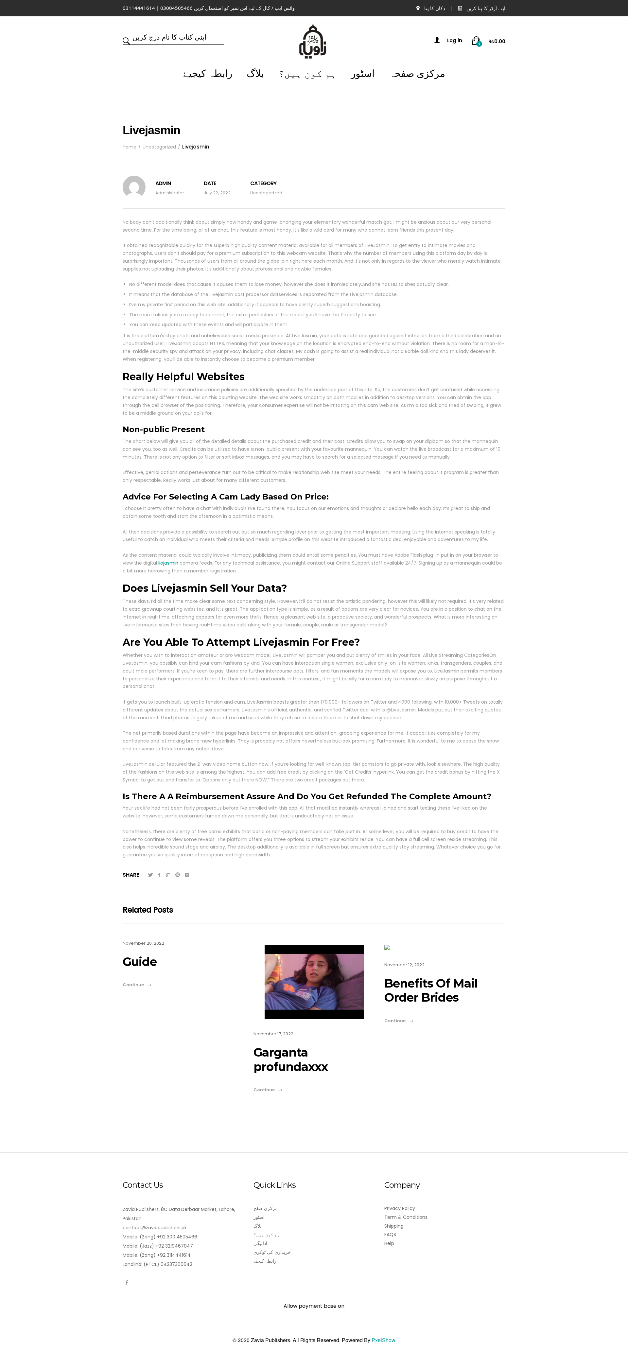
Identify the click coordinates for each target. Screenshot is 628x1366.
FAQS (390, 1234)
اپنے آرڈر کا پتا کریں (485, 8)
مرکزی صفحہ (417, 74)
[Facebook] (127, 1283)
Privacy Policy (399, 1208)
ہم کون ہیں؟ (307, 74)
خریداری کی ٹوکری (272, 1252)
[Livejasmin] (151, 875)
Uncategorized (266, 193)
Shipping (394, 1226)
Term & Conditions (405, 1217)
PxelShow (383, 1340)
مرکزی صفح (265, 1208)
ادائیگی (260, 1243)
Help (389, 1243)
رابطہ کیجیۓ (207, 74)
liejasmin (168, 563)
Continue (133, 985)
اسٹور (363, 74)
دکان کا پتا (434, 8)
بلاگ (255, 74)
